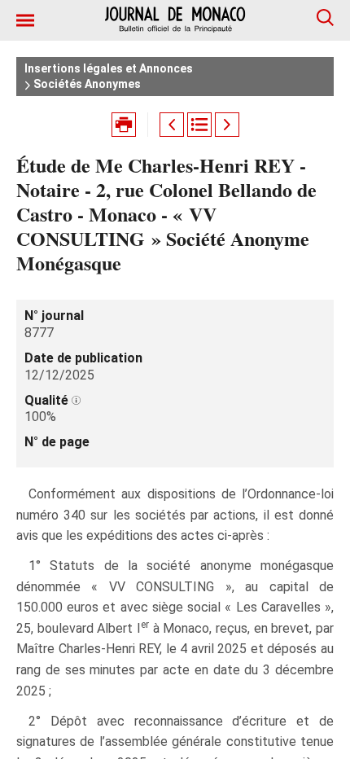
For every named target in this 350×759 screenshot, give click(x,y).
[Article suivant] (227, 124)
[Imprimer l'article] (124, 124)
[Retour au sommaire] (199, 124)
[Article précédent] (172, 124)
